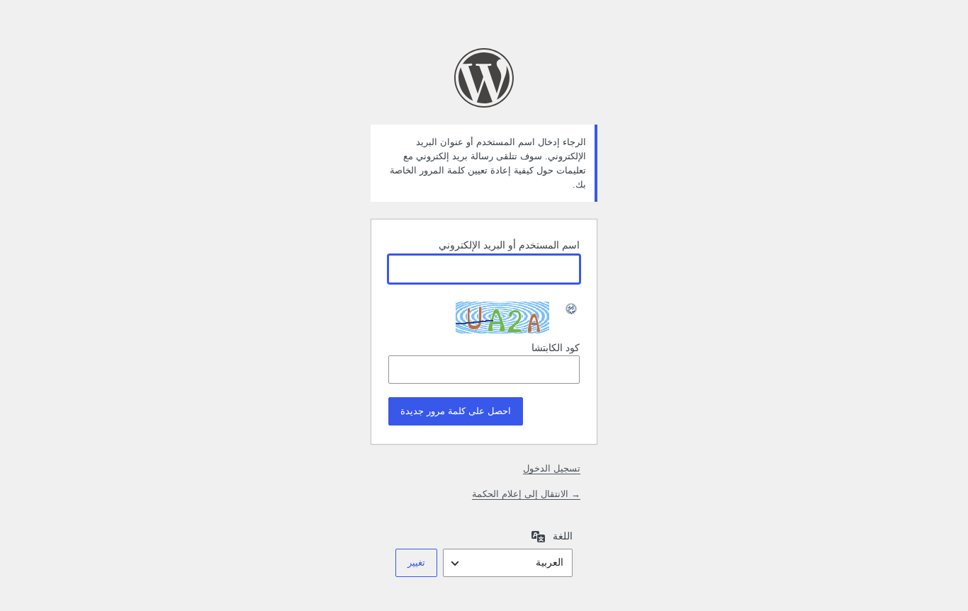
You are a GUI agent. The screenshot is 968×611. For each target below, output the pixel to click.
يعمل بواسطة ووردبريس (484, 78)
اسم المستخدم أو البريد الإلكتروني (509, 245)
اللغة (563, 536)
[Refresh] (572, 309)
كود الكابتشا (555, 347)
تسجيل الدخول (551, 468)
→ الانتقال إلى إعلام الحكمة (526, 494)
